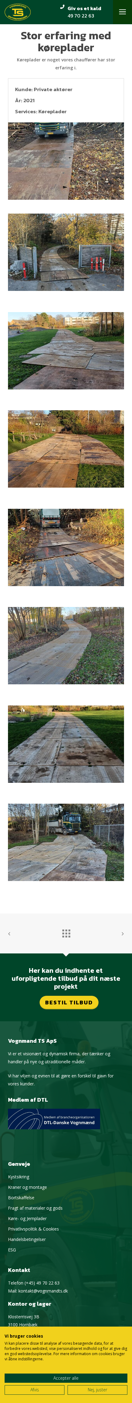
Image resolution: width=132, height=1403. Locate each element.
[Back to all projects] (66, 932)
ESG (12, 1250)
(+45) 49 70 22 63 (42, 1283)
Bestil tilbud (69, 1002)
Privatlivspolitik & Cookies (33, 1229)
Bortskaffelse (21, 1197)
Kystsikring (18, 1177)
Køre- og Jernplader (27, 1218)
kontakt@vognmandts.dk (43, 1291)
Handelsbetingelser (27, 1239)
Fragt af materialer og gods (35, 1208)
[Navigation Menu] (122, 12)
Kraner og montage (27, 1187)
